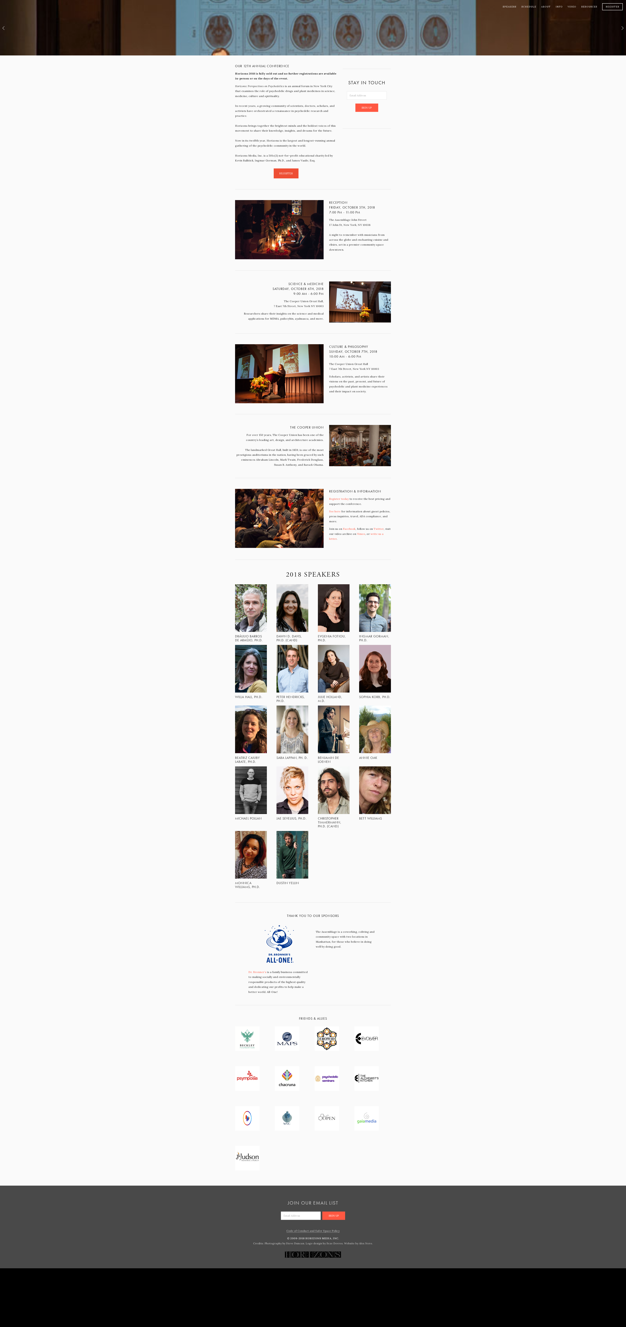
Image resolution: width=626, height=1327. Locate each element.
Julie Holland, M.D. (330, 699)
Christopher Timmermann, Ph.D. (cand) (329, 822)
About (546, 6)
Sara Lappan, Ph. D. (292, 758)
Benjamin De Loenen (328, 760)
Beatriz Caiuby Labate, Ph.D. (247, 760)
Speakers (509, 6)
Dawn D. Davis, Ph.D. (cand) (289, 638)
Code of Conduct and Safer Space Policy (313, 1230)
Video (572, 6)
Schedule (529, 6)
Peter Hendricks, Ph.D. (290, 699)
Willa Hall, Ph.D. (248, 697)
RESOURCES (589, 6)
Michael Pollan (248, 818)
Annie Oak (368, 758)
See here (335, 511)
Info (559, 6)
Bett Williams (370, 818)
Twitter (379, 528)
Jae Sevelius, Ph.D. (291, 818)
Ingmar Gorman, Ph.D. (374, 638)
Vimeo (361, 533)
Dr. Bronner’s (257, 972)
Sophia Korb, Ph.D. (374, 697)
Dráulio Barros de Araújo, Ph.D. (249, 638)
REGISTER (612, 6)
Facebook (349, 528)
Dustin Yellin (287, 883)
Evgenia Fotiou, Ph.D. (332, 638)
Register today (339, 498)
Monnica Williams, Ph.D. (247, 885)
